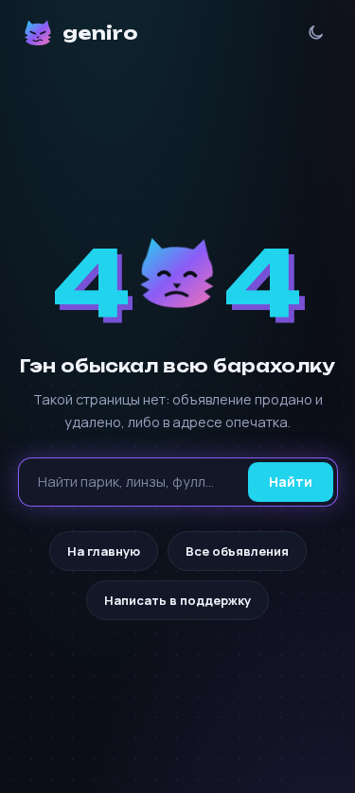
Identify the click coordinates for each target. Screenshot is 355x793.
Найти (290, 482)
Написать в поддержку (177, 600)
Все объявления (237, 551)
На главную (103, 551)
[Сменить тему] (315, 32)
